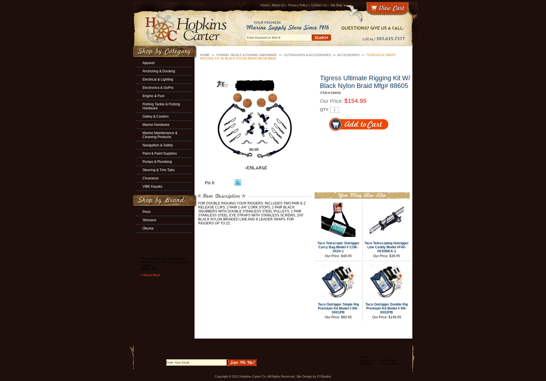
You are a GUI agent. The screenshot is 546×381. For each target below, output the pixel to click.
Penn (146, 212)
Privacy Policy (298, 5)
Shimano (149, 220)
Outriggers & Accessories (307, 55)
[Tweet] (238, 184)
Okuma (148, 228)
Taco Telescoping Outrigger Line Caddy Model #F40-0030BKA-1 (387, 247)
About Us (278, 5)
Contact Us (319, 5)
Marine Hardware (155, 125)
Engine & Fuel (153, 96)
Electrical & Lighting (157, 79)
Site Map (336, 5)
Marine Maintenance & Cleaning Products (159, 135)
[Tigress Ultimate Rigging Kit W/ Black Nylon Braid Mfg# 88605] (256, 120)
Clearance (150, 178)
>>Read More (150, 275)
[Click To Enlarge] (256, 167)
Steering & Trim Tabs (158, 170)
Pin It (209, 182)
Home (264, 5)
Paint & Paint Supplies (159, 153)
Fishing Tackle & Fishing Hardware (246, 55)
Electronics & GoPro (157, 88)
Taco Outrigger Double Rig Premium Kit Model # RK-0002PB (386, 308)
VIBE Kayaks (152, 187)
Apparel (148, 63)
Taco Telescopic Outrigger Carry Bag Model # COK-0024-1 (338, 247)
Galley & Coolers (155, 116)
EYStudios (324, 376)
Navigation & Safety (157, 145)
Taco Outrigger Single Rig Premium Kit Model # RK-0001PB (338, 308)
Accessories (348, 55)
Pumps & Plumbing (157, 162)
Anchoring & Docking (158, 71)
